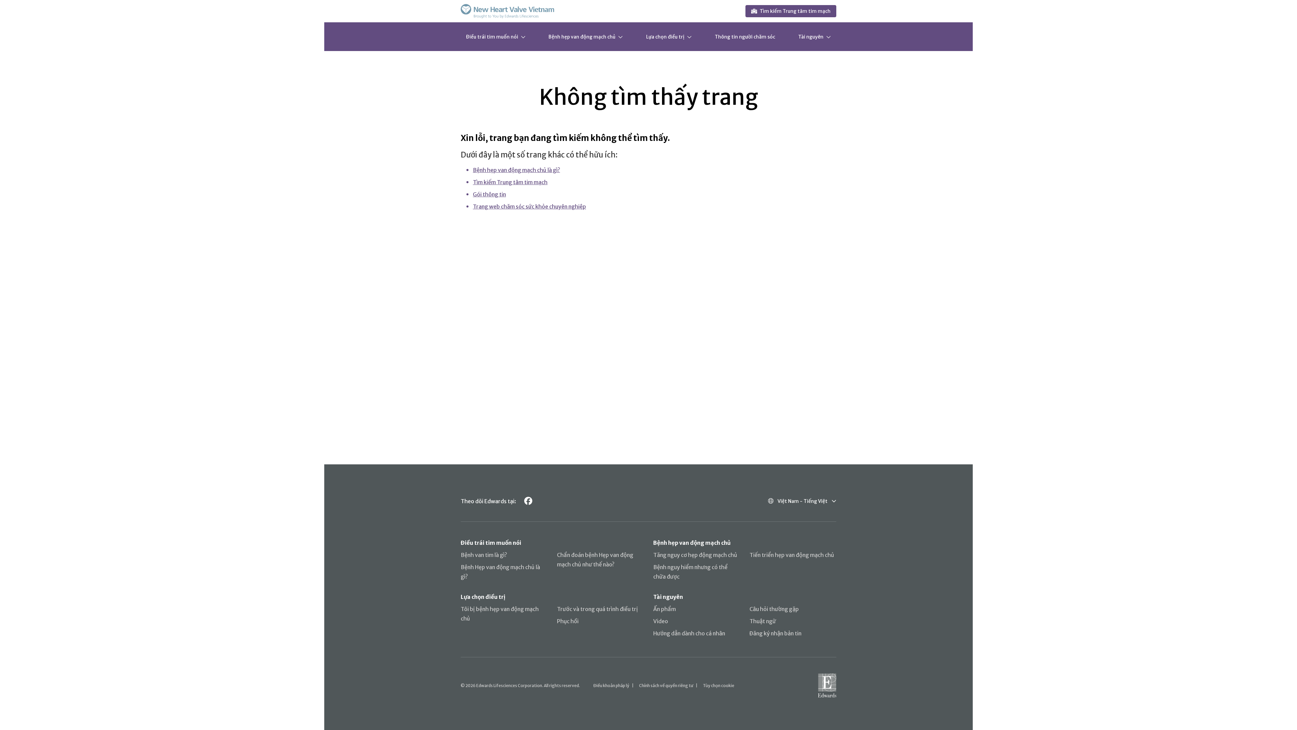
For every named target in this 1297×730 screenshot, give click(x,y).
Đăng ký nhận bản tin (775, 633)
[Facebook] (528, 501)
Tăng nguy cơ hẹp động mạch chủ (695, 555)
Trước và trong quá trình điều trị (597, 609)
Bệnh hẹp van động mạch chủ (582, 37)
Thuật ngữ (762, 621)
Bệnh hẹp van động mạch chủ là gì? (516, 170)
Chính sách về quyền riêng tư (666, 685)
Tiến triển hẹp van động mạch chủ (791, 555)
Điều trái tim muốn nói (492, 37)
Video (660, 621)
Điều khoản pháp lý (611, 685)
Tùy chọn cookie (718, 685)
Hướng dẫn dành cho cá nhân (689, 633)
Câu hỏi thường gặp (774, 609)
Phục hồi (568, 621)
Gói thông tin (489, 194)
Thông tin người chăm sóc (745, 37)
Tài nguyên (810, 37)
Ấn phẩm (664, 609)
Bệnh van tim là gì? (484, 555)
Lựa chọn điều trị (665, 37)
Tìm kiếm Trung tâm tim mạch (795, 11)
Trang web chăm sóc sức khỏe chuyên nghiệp (529, 206)
